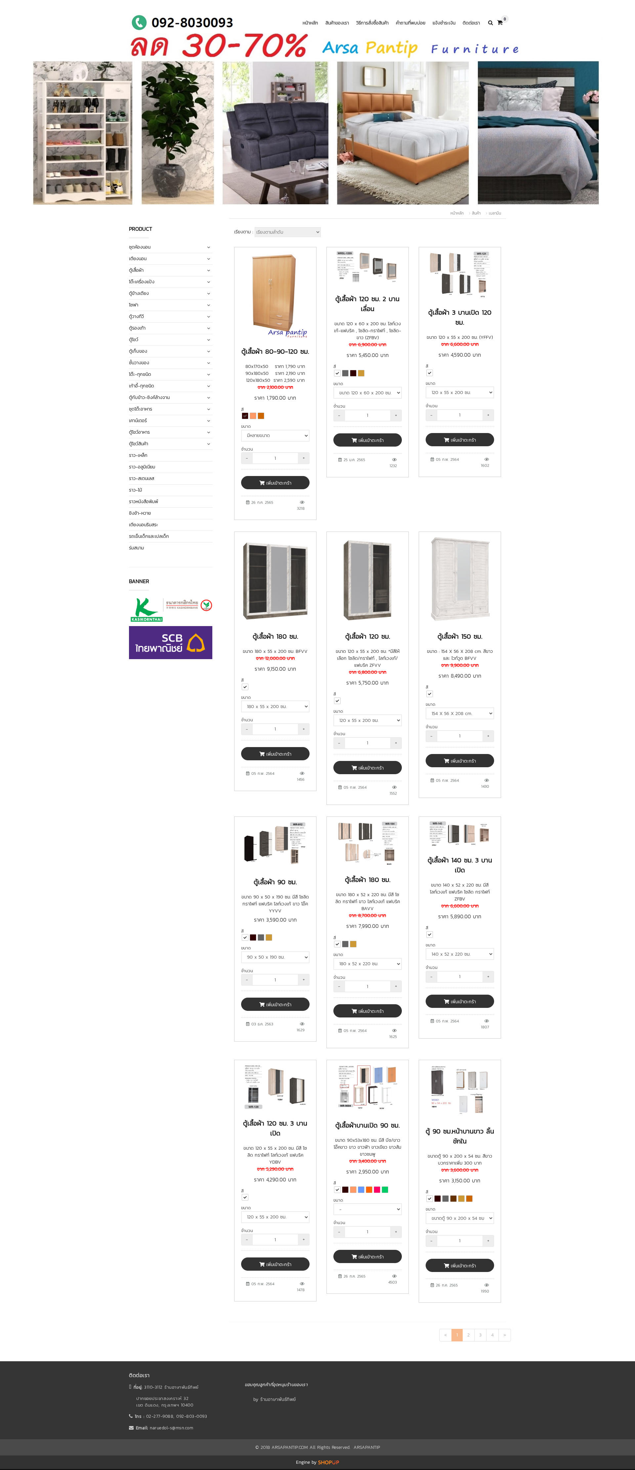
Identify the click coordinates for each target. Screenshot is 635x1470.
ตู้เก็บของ (138, 351)
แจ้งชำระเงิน (444, 23)
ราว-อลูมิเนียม (142, 466)
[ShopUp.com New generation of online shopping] (328, 1462)
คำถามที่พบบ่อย (410, 23)
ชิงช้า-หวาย (140, 513)
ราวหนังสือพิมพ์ (143, 501)
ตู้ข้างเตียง (139, 293)
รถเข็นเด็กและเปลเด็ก (149, 536)
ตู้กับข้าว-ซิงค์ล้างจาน (149, 397)
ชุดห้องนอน (139, 247)
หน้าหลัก (310, 23)
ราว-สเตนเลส (141, 478)
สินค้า (476, 213)
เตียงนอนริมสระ (143, 524)
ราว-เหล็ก (138, 455)
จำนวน (247, 449)
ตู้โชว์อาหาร (139, 432)
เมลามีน (495, 213)
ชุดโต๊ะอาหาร (140, 409)
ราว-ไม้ (135, 490)
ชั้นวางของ (139, 362)
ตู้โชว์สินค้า (138, 443)
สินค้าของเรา (337, 23)
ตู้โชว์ (133, 339)
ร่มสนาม (136, 547)
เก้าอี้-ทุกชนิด (141, 385)
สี (242, 409)
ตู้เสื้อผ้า (136, 270)
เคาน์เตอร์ (138, 420)
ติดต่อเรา (471, 23)
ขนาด (246, 426)
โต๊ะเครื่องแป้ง (141, 281)
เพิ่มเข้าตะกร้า (278, 483)
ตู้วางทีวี (136, 316)
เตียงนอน (138, 258)
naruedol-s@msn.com (171, 1428)
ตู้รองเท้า (137, 328)
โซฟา (133, 304)
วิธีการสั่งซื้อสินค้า (372, 23)
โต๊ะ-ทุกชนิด (140, 374)
